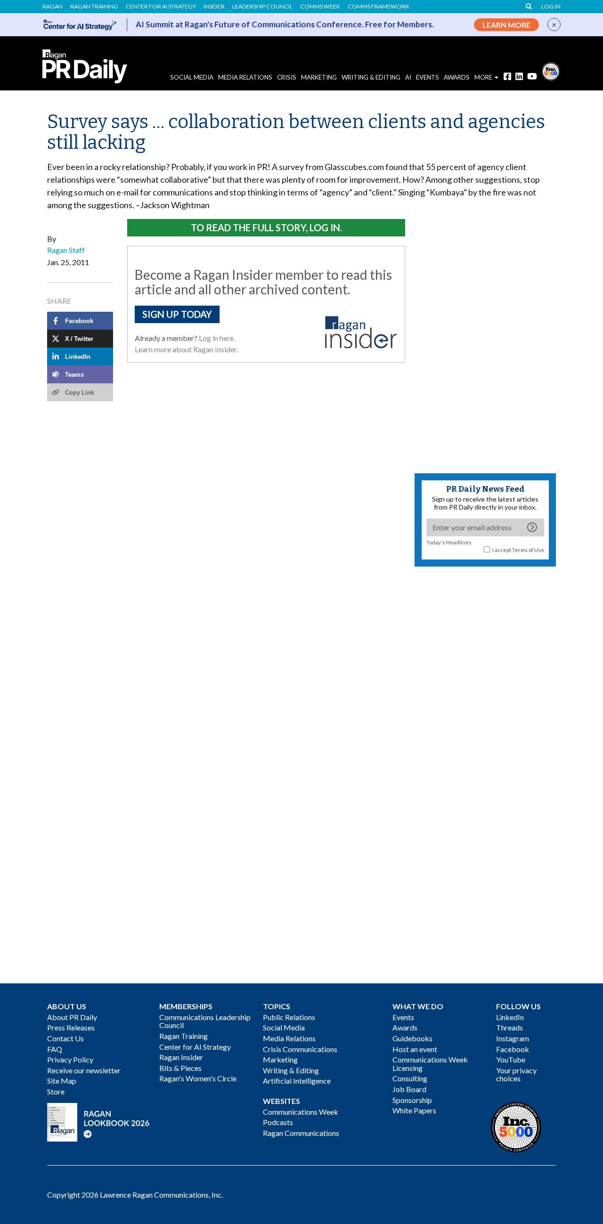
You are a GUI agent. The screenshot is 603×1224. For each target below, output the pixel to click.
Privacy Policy (70, 1059)
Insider (214, 6)
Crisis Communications (300, 1049)
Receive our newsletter (84, 1070)
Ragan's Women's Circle (197, 1078)
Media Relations (245, 77)
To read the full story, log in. (266, 227)
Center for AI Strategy (161, 6)
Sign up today (177, 314)
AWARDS (457, 77)
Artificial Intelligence (297, 1080)
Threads (509, 1027)
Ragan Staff (66, 249)
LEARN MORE (506, 24)
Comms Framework (378, 6)
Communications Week (300, 1111)
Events (403, 1017)
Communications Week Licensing (430, 1063)
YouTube (510, 1059)
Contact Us (65, 1038)
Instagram (512, 1038)
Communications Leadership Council (205, 1021)
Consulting (409, 1078)
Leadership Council (262, 6)
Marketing (319, 77)
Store (56, 1091)
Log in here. (217, 337)
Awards (404, 1027)
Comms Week (320, 6)
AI (408, 77)
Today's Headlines (449, 542)
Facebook (512, 1049)
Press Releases (71, 1027)
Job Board (409, 1089)
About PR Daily (72, 1017)
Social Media (191, 77)
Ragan (52, 6)
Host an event (414, 1049)
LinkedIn (510, 1017)
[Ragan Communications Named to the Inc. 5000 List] (551, 70)
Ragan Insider (181, 1057)
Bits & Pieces (180, 1067)
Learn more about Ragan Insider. (186, 349)
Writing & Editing (371, 77)
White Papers (414, 1110)
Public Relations (289, 1017)
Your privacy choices (516, 1074)
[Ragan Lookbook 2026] (98, 1121)
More (483, 77)
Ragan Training (94, 6)
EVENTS (427, 77)
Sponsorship (412, 1099)
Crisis (286, 77)
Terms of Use (528, 550)
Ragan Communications (301, 1132)
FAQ (54, 1049)
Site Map (61, 1080)
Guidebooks (412, 1038)
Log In (551, 6)
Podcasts (278, 1122)
